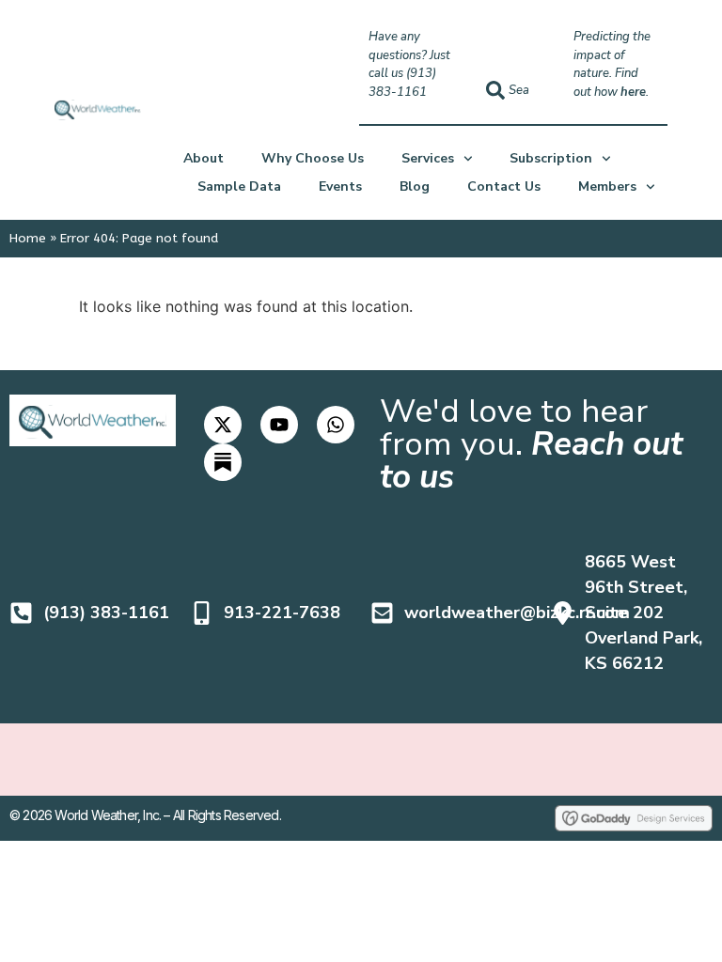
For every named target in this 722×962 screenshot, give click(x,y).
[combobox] (513, 90)
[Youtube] (279, 424)
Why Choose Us (312, 158)
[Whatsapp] (335, 424)
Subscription (551, 158)
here (633, 92)
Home (27, 238)
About (203, 158)
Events (340, 186)
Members (607, 186)
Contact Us (504, 186)
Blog (415, 186)
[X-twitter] (223, 424)
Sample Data (239, 186)
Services (427, 158)
